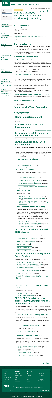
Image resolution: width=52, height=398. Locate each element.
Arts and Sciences (4, 46)
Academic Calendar (4, 29)
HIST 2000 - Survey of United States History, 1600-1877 (28, 269)
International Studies (4, 65)
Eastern (28, 377)
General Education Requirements (4, 38)
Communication (4, 51)
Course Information (4, 75)
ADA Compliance (13, 386)
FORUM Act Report (33, 386)
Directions (41, 379)
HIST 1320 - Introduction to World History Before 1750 (27, 265)
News (16, 377)
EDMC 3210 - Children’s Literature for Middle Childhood (29, 330)
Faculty (2, 83)
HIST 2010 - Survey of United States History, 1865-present (28, 270)
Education (2, 53)
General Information (4, 40)
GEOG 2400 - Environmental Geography (26, 295)
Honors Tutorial (3, 62)
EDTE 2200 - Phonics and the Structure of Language (29, 196)
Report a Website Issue (19, 383)
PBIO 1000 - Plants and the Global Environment (27, 355)
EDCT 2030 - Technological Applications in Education (28, 177)
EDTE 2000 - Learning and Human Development (27, 182)
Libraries (16, 379)
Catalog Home (3, 22)
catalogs (13, 396)
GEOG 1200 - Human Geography (24, 293)
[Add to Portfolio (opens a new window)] (43, 11)
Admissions (3, 33)
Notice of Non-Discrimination (6, 93)
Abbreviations (3, 89)
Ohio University (8, 390)
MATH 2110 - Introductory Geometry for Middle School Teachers (29, 243)
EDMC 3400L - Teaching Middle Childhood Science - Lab (29, 347)
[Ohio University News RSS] (48, 390)
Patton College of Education (19, 27)
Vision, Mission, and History (6, 24)
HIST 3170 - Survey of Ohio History (23, 272)
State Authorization (34, 387)
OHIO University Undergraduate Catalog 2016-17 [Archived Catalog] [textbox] (40, 8)
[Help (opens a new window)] (50, 11)
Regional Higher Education (5, 71)
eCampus (2, 69)
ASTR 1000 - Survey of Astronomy (24, 350)
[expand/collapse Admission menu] (28, 4)
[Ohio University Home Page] (6, 386)
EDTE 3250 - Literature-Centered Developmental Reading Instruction (32, 198)
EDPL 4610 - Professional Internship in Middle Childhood (30, 223)
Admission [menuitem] (25, 4)
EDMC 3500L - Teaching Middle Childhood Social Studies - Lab (29, 264)
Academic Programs (7, 377)
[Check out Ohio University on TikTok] (46, 390)
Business (2, 48)
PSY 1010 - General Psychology (24, 167)
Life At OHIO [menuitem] (31, 4)
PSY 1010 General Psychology (21, 76)
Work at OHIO (17, 381)
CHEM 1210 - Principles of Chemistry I (25, 352)
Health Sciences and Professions (4, 60)
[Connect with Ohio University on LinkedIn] (42, 390)
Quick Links (33, 0)
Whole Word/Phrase (5, 16)
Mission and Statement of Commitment (42, 386)
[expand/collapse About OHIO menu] (16, 4)
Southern (28, 381)
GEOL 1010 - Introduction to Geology (25, 353)
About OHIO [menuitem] (13, 4)
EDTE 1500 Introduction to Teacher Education (25, 74)
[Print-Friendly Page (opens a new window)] (48, 11)
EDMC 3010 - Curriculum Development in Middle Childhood (29, 179)
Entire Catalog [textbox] (4, 12)
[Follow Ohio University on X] (45, 390)
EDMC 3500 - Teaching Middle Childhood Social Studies (28, 262)
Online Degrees (6, 379)
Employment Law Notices (26, 386)
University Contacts (4, 91)
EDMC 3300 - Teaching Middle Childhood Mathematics (27, 238)
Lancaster (28, 379)
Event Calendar (18, 373)
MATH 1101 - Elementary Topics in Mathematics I (26, 241)
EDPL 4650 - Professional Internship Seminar (28, 226)
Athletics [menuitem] (37, 4)
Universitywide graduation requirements (43, 130)
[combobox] (41, 8)
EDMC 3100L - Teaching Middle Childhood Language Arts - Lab (30, 327)
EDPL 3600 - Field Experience (25, 221)
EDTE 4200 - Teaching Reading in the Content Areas (29, 201)
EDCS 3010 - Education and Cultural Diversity (26, 176)
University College (4, 67)
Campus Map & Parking (8, 383)
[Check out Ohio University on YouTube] (43, 390)
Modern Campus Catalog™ (35, 396)
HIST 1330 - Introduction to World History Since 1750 (27, 267)
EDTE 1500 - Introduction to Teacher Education (27, 164)
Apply (39, 0)
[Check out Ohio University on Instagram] (40, 390)
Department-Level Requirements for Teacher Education (30, 138)
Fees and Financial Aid (5, 35)
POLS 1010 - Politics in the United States (24, 273)
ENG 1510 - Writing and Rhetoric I (24, 165)
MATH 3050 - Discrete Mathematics (24, 249)
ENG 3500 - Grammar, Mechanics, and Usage (27, 331)
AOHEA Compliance (19, 386)
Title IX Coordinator (40, 387)
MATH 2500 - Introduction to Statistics (24, 246)
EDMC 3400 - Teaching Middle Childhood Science (28, 346)
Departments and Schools (5, 81)
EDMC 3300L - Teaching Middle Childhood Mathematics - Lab (29, 240)
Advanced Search (5, 18)
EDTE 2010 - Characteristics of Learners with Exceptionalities (29, 183)
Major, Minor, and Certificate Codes (6, 86)
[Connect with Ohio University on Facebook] (39, 390)
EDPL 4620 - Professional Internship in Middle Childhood (30, 224)
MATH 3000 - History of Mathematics (24, 247)
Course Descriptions (4, 73)
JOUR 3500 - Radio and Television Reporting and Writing (29, 333)
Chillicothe (29, 375)
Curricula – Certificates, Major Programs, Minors (6, 78)
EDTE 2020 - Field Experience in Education (26, 185)
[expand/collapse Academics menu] (22, 4)
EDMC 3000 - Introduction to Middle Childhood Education (29, 180)
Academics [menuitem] (19, 4)
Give (43, 0)
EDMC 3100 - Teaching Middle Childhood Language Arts (29, 325)
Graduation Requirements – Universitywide (6, 43)
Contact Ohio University (42, 380)
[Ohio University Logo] (5, 4)
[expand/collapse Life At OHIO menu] (34, 4)
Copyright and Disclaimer (5, 95)
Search (48, 0)
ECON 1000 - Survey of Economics (24, 282)
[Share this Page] (45, 11)
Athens (28, 373)
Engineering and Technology (6, 55)
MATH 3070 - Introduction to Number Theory (25, 250)
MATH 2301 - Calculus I (21, 244)
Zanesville (28, 383)
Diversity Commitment (5, 26)
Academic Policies (4, 31)
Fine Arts (2, 57)
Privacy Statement (27, 387)
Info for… (26, 0)
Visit (4, 381)
